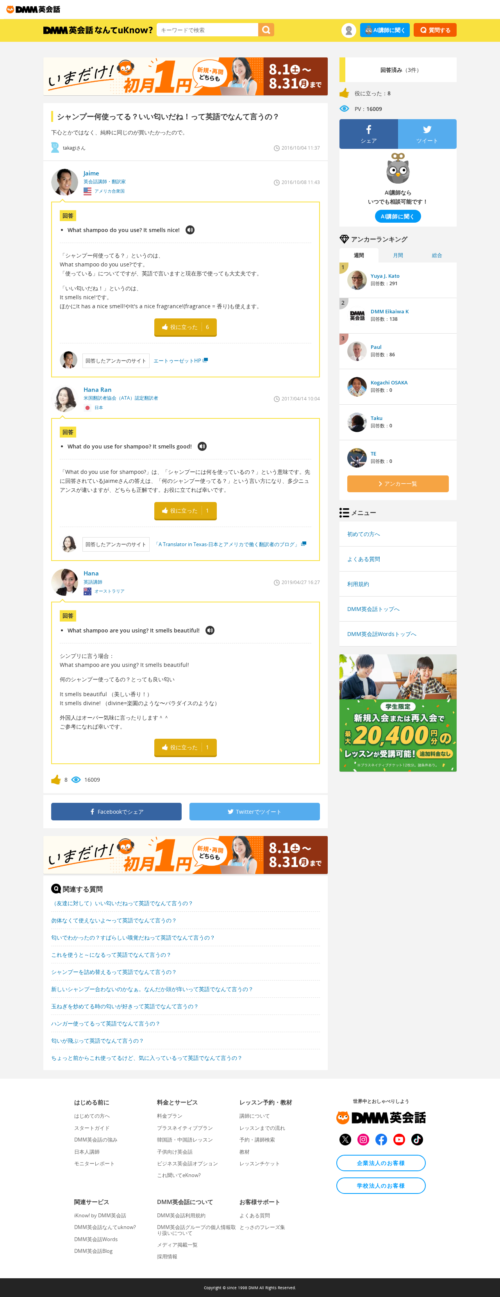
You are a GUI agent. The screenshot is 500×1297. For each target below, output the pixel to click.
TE (373, 453)
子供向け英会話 (175, 1151)
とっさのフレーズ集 (262, 1227)
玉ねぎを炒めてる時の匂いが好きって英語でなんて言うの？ (125, 1006)
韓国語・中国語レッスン (185, 1139)
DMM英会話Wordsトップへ (381, 634)
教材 (244, 1151)
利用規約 (358, 584)
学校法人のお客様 (381, 1185)
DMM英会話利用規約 (181, 1215)
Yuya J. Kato (385, 275)
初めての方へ (363, 534)
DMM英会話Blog (93, 1250)
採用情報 (167, 1256)
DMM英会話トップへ (373, 609)
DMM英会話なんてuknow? (105, 1227)
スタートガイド (92, 1127)
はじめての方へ (92, 1115)
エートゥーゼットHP (177, 360)
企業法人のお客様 (381, 1163)
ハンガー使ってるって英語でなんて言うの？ (106, 1023)
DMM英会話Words (96, 1239)
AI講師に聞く (389, 30)
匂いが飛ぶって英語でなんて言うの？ (97, 1040)
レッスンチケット (259, 1163)
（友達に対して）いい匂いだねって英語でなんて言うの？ (122, 903)
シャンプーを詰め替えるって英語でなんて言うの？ (114, 971)
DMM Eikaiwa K (390, 311)
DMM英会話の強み (96, 1139)
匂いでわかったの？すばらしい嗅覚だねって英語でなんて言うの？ (133, 937)
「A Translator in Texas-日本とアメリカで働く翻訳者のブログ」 (227, 544)
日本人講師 (87, 1151)
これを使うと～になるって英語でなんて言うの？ (111, 954)
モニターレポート (94, 1163)
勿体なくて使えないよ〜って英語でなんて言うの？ (114, 920)
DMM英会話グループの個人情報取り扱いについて (196, 1230)
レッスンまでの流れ (262, 1127)
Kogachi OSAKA (389, 382)
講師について (254, 1115)
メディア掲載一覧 (177, 1244)
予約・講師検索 (257, 1139)
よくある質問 (363, 559)
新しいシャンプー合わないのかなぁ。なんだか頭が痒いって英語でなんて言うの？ (152, 989)
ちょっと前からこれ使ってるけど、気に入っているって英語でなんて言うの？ (147, 1057)
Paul (376, 346)
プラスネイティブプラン (185, 1127)
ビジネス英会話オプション (187, 1163)
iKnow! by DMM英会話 (100, 1215)
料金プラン (169, 1115)
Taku (376, 418)
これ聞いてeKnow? (179, 1175)
